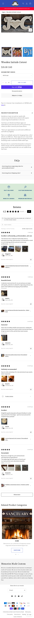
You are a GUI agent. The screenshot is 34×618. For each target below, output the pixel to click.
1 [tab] (16, 554)
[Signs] (17, 524)
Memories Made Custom (11, 611)
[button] (3, 3)
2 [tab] (18, 554)
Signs (3, 12)
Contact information (18, 616)
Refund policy (28, 611)
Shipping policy (25, 614)
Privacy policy (10, 614)
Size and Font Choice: (8, 72)
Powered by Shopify (20, 611)
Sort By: (24, 228)
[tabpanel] (17, 530)
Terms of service (17, 614)
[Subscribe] (24, 590)
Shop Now (17, 550)
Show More (11, 244)
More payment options (17, 90)
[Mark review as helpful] (31, 259)
